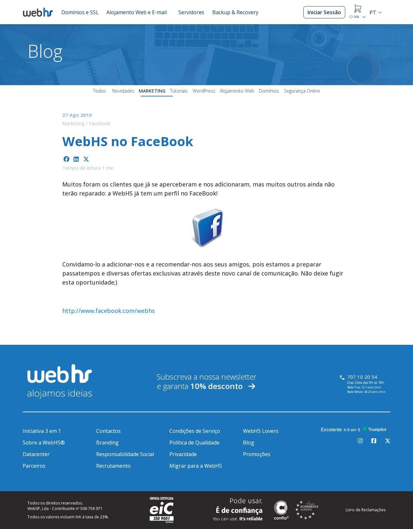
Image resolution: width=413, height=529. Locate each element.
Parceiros (34, 465)
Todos (99, 91)
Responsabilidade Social (125, 454)
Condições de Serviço (194, 430)
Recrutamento (113, 465)
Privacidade (183, 454)
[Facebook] (373, 441)
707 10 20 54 (362, 377)
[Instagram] (360, 441)
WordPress (204, 91)
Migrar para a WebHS (195, 465)
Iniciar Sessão (324, 12)
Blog (248, 442)
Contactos (108, 430)
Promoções (256, 454)
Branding (107, 442)
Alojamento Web (237, 91)
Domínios (269, 91)
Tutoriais (179, 91)
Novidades (123, 91)
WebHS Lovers (260, 430)
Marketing (152, 91)
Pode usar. (238, 509)
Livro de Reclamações (366, 510)
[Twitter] (387, 441)
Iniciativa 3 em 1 (42, 430)
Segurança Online (302, 91)
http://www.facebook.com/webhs (108, 310)
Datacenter (36, 454)
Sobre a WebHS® (44, 442)
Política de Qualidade (194, 442)
